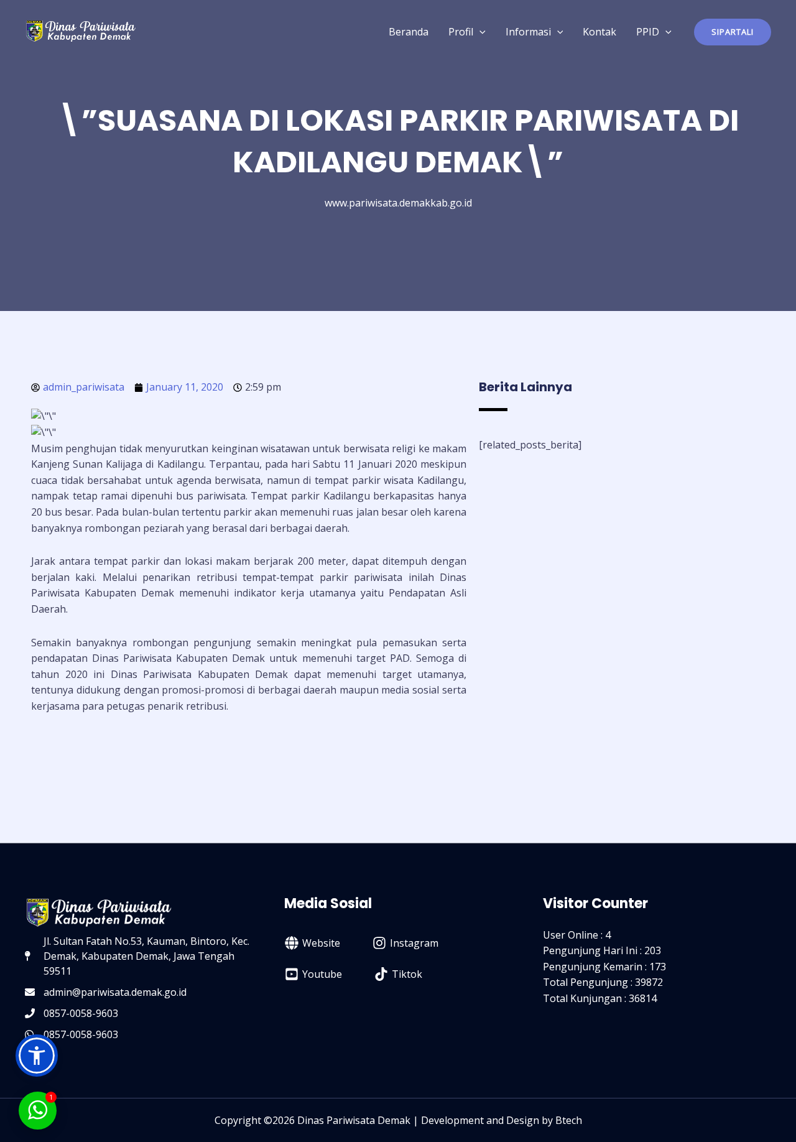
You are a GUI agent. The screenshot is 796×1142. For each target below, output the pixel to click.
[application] (479, 32)
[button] (732, 32)
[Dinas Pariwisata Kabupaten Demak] (81, 30)
